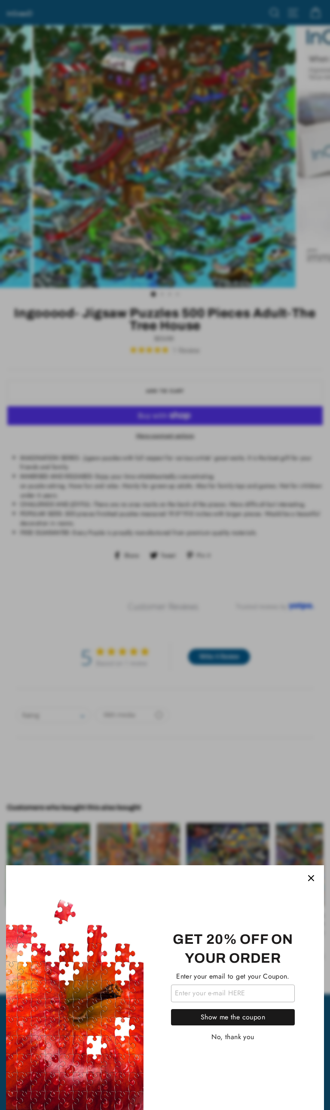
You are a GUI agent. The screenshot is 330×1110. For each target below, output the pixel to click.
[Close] (311, 878)
